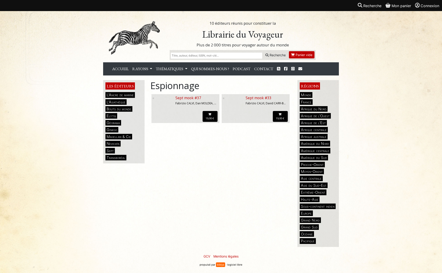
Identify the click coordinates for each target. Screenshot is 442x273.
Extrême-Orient (313, 192)
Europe (306, 213)
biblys (220, 264)
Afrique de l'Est (313, 122)
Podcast (241, 68)
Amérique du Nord (315, 143)
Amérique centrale (315, 150)
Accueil (120, 68)
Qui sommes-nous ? (210, 68)
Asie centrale (311, 178)
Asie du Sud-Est (313, 185)
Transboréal (116, 157)
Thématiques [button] (170, 68)
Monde (306, 95)
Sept (110, 150)
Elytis (111, 116)
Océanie (307, 234)
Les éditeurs (120, 86)
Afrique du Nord (313, 109)
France (306, 102)
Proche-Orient (312, 164)
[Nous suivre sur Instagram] (293, 69)
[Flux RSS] (278, 69)
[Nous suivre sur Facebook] (285, 69)
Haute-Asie (309, 199)
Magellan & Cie (119, 136)
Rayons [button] (140, 68)
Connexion (430, 5)
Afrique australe (313, 136)
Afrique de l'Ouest (315, 116)
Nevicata (113, 143)
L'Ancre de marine (120, 95)
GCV (207, 256)
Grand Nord (310, 220)
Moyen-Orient (312, 171)
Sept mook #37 (188, 98)
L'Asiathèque (116, 102)
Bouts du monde (119, 109)
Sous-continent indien (317, 206)
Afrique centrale (314, 129)
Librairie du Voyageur (242, 34)
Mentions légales (225, 256)
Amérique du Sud (314, 157)
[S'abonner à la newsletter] (300, 69)
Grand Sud (309, 227)
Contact (263, 68)
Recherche (277, 55)
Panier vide (303, 55)
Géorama (113, 122)
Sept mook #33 (258, 98)
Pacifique (308, 241)
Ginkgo (112, 129)
